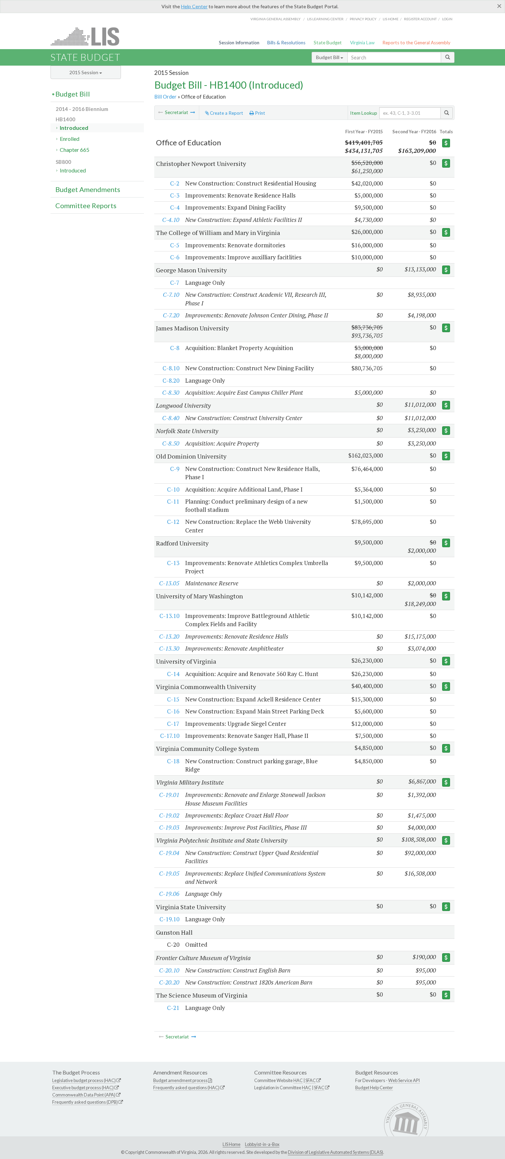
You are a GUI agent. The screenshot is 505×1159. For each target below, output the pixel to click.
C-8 (174, 348)
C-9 (174, 469)
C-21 (173, 1008)
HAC (298, 1080)
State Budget (328, 42)
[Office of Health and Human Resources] (192, 112)
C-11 (173, 501)
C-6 (174, 257)
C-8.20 (170, 380)
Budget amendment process (180, 1080)
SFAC (310, 1080)
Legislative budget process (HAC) (84, 1080)
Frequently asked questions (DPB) (85, 1102)
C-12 (173, 522)
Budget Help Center (374, 1087)
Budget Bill (328, 57)
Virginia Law (362, 42)
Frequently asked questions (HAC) (186, 1087)
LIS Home (231, 1144)
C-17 (173, 724)
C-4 (174, 207)
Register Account (420, 19)
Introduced (74, 127)
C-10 (173, 489)
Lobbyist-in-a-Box (262, 1144)
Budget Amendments (87, 189)
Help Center (194, 6)
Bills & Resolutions (286, 42)
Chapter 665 (74, 149)
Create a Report (226, 113)
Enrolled (69, 138)
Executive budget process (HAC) (83, 1087)
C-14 (173, 674)
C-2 (174, 183)
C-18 (173, 761)
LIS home (391, 19)
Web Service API (404, 1080)
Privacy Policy (363, 19)
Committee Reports (85, 205)
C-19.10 (169, 919)
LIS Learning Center (325, 19)
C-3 (174, 195)
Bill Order (165, 96)
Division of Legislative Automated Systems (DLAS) (335, 1152)
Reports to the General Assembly (416, 42)
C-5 (174, 245)
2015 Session (84, 72)
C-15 (173, 699)
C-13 (173, 563)
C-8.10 (170, 368)
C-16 (173, 711)
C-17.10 (169, 736)
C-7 (174, 282)
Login (447, 19)
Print (259, 113)
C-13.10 (169, 616)
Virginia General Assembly (275, 19)
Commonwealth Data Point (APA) (83, 1095)
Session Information (239, 42)
